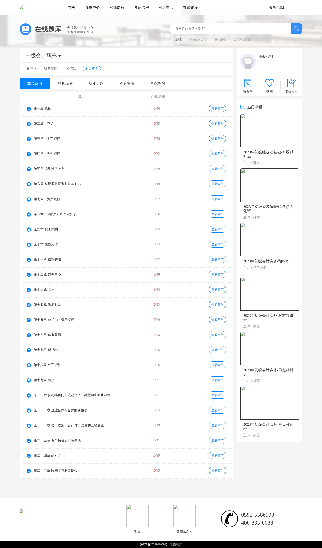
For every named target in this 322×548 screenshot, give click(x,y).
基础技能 (220, 39)
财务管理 (50, 68)
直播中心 (92, 7)
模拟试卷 (65, 83)
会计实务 (91, 68)
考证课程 (141, 7)
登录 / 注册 (277, 7)
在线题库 (190, 7)
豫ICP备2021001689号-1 (155, 544)
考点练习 (157, 83)
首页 (71, 7)
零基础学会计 (198, 39)
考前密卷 (126, 83)
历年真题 (96, 83)
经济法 (71, 68)
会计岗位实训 (242, 39)
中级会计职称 (41, 55)
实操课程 (116, 7)
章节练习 (34, 83)
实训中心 (165, 7)
